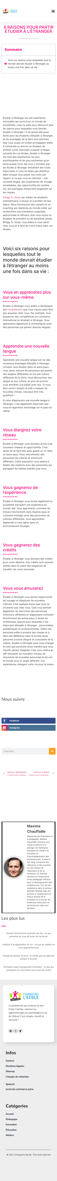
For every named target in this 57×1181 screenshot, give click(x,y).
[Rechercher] (52, 751)
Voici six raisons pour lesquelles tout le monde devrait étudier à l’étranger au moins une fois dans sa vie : (29, 64)
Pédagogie (11, 1119)
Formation (11, 1124)
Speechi (10, 1084)
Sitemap (10, 1071)
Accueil (10, 1114)
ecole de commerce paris (19, 1089)
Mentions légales (15, 1066)
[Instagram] (15, 1031)
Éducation (11, 1130)
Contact (10, 1060)
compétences (15, 309)
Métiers (10, 1135)
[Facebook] (11, 1031)
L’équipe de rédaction (17, 1076)
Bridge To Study (12, 197)
